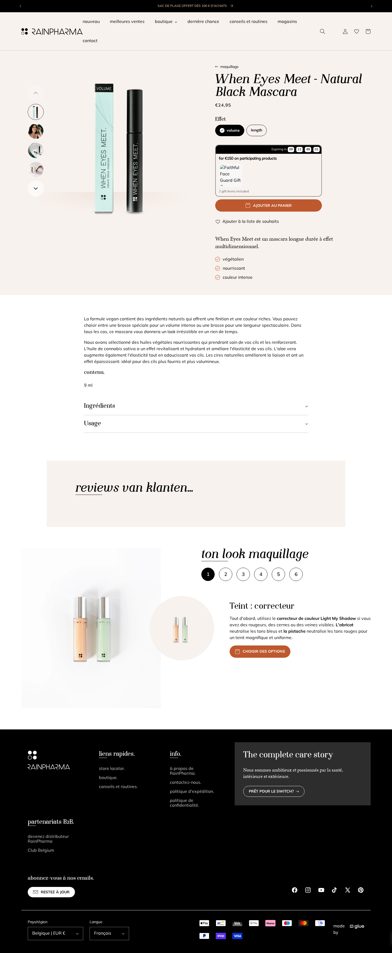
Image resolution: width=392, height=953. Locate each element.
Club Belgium (41, 851)
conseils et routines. (118, 787)
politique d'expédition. (192, 792)
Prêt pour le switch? (271, 792)
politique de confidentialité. (184, 803)
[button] (322, 31)
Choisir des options (264, 652)
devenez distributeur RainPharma (48, 839)
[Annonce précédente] (21, 6)
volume (233, 131)
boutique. (108, 778)
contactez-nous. (185, 783)
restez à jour (55, 892)
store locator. (112, 769)
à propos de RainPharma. (183, 771)
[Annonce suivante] (371, 6)
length (256, 130)
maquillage (229, 67)
